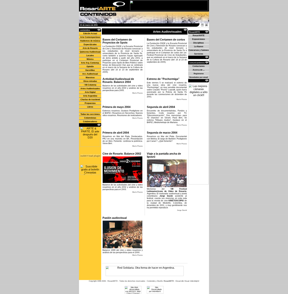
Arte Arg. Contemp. (90, 63)
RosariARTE (198, 35)
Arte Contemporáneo (90, 37)
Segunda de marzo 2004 (162, 132)
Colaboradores (90, 121)
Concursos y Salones (198, 50)
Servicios (198, 54)
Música (90, 59)
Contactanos (198, 66)
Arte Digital (90, 92)
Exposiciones (198, 39)
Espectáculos (90, 44)
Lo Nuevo (198, 46)
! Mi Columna (90, 85)
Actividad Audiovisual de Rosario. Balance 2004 (118, 80)
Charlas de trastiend (90, 99)
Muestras (90, 77)
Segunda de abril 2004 (161, 107)
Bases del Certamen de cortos (166, 39)
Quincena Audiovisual (90, 52)
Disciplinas (198, 43)
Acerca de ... (198, 70)
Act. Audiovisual (90, 74)
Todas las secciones (90, 114)
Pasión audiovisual (114, 217)
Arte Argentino (90, 96)
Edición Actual (90, 33)
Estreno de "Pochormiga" (163, 79)
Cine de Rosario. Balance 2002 (121, 153)
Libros (90, 107)
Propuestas (90, 103)
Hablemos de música (90, 41)
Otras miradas (90, 81)
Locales (90, 55)
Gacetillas (90, 70)
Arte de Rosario (90, 48)
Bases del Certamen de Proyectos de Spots (117, 41)
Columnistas (90, 118)
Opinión (90, 66)
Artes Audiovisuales (90, 88)
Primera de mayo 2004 (116, 107)
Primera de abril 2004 (115, 132)
